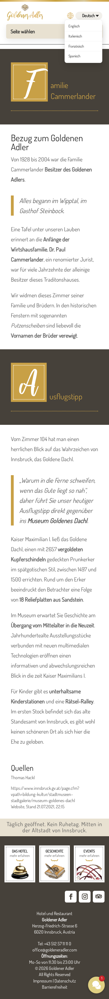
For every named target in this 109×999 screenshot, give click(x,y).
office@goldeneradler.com (54, 950)
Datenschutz (65, 981)
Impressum (42, 981)
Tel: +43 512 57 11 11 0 (54, 943)
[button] (96, 985)
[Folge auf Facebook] (71, 897)
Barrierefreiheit (54, 987)
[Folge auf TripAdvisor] (99, 897)
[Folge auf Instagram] (85, 897)
